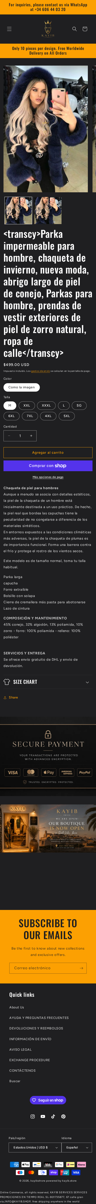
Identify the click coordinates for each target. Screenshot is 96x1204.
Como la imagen (21, 387)
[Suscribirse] (81, 968)
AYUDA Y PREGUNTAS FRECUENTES (39, 1018)
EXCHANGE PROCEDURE (29, 1060)
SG (79, 405)
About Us (16, 1007)
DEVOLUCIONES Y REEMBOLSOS (36, 1028)
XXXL (46, 405)
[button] (9, 29)
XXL (27, 405)
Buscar (15, 1081)
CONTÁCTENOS (22, 1071)
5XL (67, 416)
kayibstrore (38, 1180)
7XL (30, 416)
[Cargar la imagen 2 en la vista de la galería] (48, 210)
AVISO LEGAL (20, 1050)
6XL (11, 416)
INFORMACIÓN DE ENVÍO (30, 1039)
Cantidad (10, 426)
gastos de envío (40, 370)
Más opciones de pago (48, 477)
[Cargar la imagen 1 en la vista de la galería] (18, 210)
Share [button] (13, 697)
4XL (48, 416)
